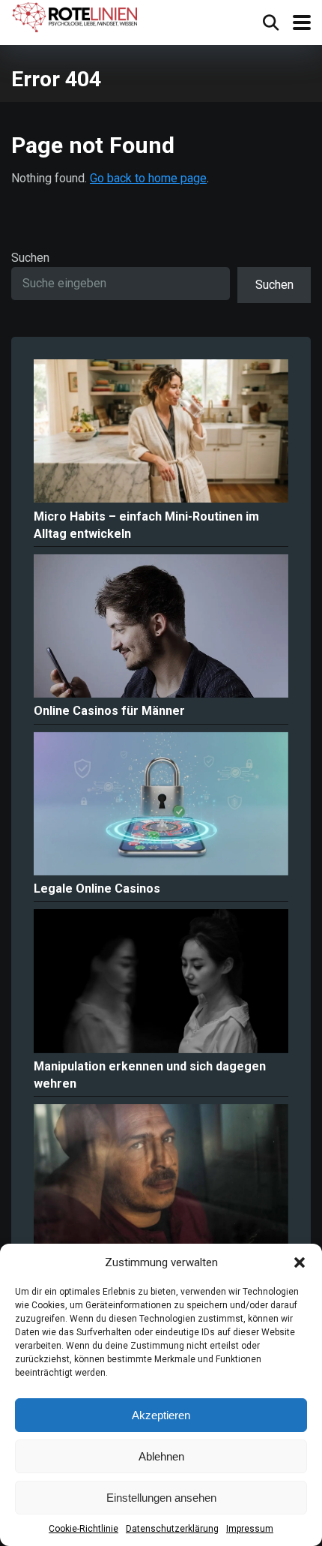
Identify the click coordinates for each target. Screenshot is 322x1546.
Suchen (30, 258)
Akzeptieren (161, 1415)
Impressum (249, 1528)
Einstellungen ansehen (161, 1497)
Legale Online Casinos (97, 888)
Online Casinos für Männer (109, 711)
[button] (299, 1262)
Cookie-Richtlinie (83, 1528)
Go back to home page (148, 178)
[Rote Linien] (76, 18)
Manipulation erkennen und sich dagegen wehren (150, 1075)
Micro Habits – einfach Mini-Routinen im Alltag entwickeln (146, 525)
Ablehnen (161, 1456)
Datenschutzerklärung (172, 1528)
